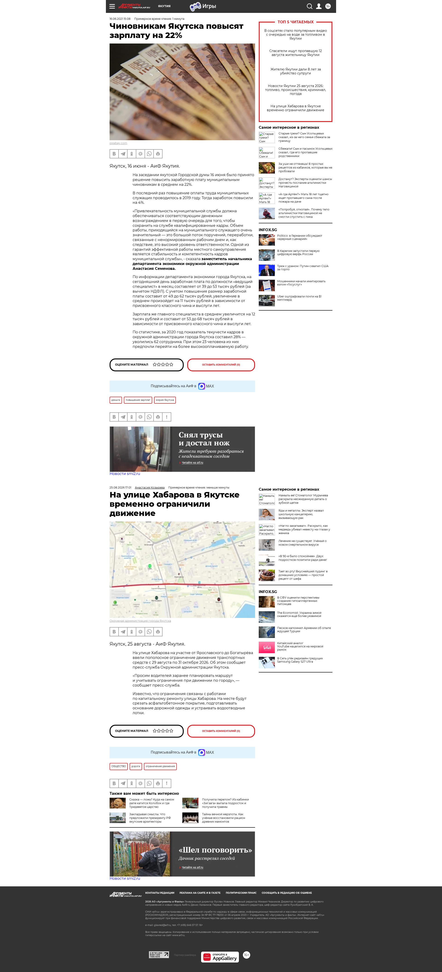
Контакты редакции (159, 892)
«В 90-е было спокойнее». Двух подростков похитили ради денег (303, 558)
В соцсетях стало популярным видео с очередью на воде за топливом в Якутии (295, 35)
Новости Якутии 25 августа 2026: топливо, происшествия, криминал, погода (295, 90)
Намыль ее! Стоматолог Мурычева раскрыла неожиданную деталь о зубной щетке (303, 499)
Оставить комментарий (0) (221, 364)
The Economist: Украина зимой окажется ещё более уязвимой (299, 614)
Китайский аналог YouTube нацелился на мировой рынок (300, 646)
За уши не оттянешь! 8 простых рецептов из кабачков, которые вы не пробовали (305, 167)
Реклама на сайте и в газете (200, 892)
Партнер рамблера (185, 955)
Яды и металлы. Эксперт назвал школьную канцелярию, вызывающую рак (301, 514)
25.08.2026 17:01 (120, 487)
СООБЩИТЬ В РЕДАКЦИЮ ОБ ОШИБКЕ (287, 892)
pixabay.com (118, 143)
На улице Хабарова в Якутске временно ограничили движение (295, 108)
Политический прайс (241, 892)
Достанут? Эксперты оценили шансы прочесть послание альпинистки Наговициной (305, 182)
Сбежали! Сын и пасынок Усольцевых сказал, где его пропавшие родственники (305, 152)
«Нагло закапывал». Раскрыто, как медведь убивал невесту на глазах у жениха (304, 529)
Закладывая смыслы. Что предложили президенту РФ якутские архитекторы (150, 817)
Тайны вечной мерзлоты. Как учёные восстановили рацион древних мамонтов (223, 817)
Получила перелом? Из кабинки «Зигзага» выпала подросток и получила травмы (225, 803)
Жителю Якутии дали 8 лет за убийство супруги (295, 71)
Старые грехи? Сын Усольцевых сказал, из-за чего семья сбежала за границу (304, 137)
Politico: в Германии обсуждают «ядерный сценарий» (299, 237)
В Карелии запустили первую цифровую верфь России (298, 252)
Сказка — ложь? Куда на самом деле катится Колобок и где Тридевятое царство (151, 803)
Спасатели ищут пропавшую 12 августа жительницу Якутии (295, 53)
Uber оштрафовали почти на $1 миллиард (299, 298)
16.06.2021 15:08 (120, 18)
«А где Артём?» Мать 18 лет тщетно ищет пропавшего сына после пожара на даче (304, 197)
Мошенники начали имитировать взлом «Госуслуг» (301, 283)
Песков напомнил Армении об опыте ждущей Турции (304, 629)
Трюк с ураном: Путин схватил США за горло (303, 268)
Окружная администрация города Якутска (140, 621)
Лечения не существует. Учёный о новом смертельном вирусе (303, 542)
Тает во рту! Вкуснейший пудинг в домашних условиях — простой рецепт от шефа (303, 575)
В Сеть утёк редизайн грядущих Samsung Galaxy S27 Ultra (300, 660)
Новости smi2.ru (125, 473)
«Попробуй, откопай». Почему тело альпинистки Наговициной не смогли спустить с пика (304, 213)
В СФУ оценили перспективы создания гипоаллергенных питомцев (298, 601)
